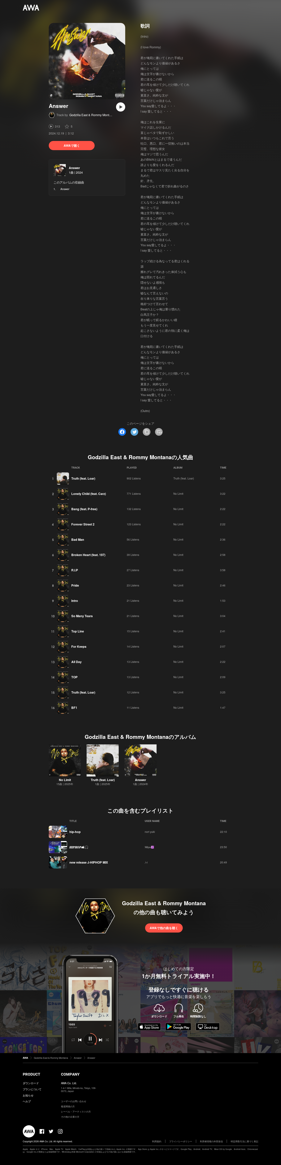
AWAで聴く (72, 145)
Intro (74, 600)
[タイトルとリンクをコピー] (146, 432)
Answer (74, 168)
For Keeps (78, 646)
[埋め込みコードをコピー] (159, 432)
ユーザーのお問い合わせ (73, 1101)
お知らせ (28, 1095)
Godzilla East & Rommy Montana (91, 115)
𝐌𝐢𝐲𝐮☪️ (149, 847)
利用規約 (156, 1141)
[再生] (120, 107)
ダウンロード (31, 1083)
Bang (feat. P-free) (84, 509)
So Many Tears (82, 616)
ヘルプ (27, 1101)
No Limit (178, 493)
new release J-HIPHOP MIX (88, 862)
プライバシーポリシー (180, 1141)
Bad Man (77, 539)
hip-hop (75, 832)
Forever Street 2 (82, 524)
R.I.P (74, 570)
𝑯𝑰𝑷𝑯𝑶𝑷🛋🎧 (79, 847)
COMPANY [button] (70, 1074)
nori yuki (150, 832)
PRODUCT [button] (31, 1074)
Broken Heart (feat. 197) (88, 555)
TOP (74, 677)
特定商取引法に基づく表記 (244, 1141)
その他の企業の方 (70, 1116)
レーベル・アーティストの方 (76, 1111)
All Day (76, 662)
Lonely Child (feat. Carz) (88, 493)
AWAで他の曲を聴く (164, 928)
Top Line (77, 631)
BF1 (74, 707)
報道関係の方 (68, 1106)
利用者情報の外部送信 (211, 1141)
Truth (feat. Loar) (83, 478)
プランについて (32, 1089)
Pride (75, 585)
